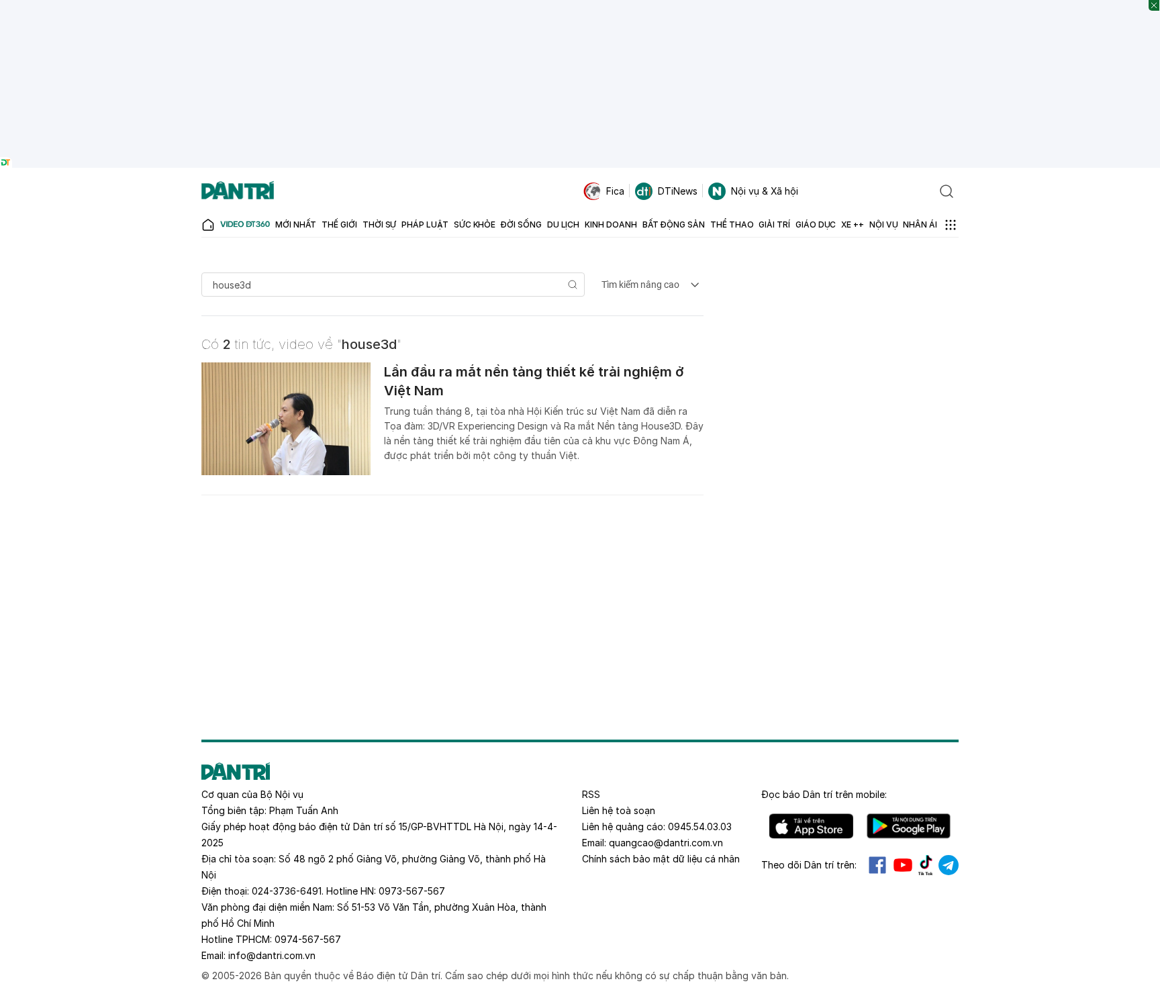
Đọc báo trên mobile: (824, 794)
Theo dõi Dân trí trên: (809, 864)
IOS (811, 826)
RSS (591, 794)
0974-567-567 (308, 939)
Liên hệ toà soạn (618, 810)
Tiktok (925, 865)
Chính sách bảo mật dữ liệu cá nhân (661, 858)
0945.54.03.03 (700, 826)
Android (909, 826)
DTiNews (677, 191)
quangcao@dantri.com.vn (666, 842)
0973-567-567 (412, 891)
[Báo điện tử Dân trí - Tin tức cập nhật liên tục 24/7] (237, 191)
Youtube (903, 865)
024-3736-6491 (287, 891)
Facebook (877, 865)
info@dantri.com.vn (272, 955)
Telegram (948, 865)
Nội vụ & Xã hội (764, 191)
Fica (615, 191)
